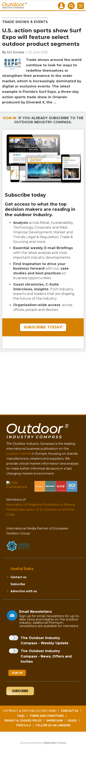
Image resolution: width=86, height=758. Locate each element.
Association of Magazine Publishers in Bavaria (40, 504)
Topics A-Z (23, 725)
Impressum (55, 720)
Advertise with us (23, 591)
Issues (72, 720)
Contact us (18, 577)
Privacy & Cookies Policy (23, 720)
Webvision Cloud (54, 742)
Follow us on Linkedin (53, 725)
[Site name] (37, 439)
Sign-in (9, 118)
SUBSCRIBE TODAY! (43, 327)
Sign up (17, 673)
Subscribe (17, 584)
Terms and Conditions (46, 716)
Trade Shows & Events (25, 22)
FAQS (21, 716)
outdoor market (18, 453)
